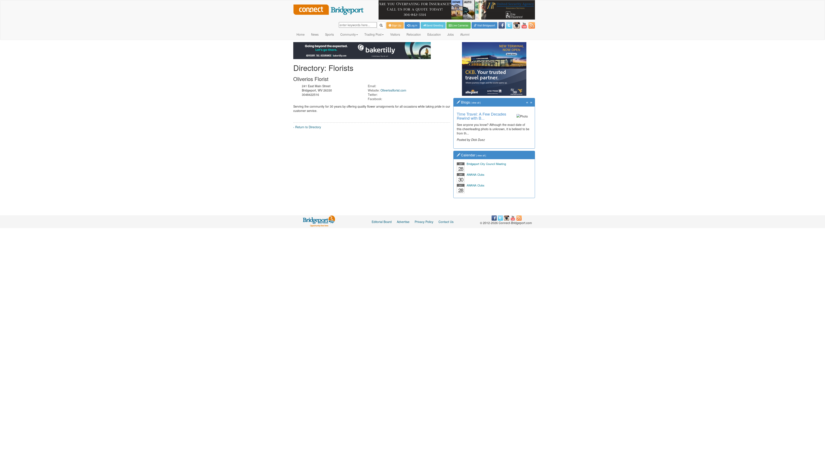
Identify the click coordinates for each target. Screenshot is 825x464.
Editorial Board (382, 222)
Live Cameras (459, 25)
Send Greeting (434, 25)
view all (475, 102)
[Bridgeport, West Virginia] (319, 221)
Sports (329, 34)
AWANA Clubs (475, 174)
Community (348, 34)
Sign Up (396, 25)
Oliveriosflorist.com (393, 90)
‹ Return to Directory (307, 127)
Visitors (395, 34)
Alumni (464, 34)
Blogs (465, 102)
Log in (413, 25)
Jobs (450, 34)
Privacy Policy (424, 222)
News (315, 34)
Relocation (413, 34)
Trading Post (373, 34)
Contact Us (446, 222)
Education (434, 34)
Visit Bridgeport (486, 25)
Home (300, 34)
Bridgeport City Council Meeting (486, 164)
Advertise (403, 222)
